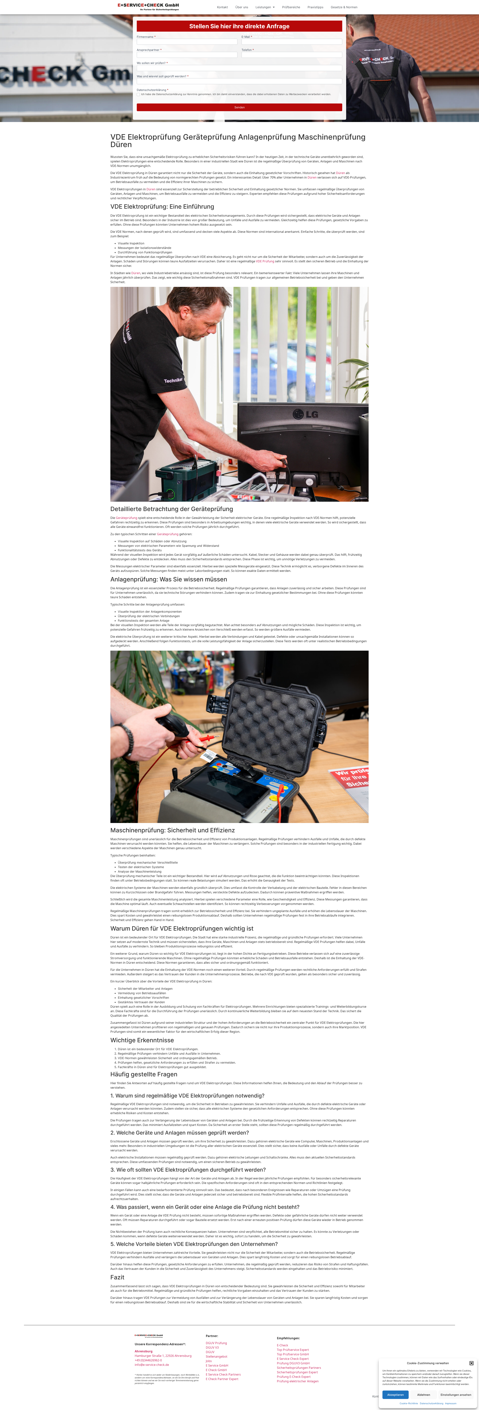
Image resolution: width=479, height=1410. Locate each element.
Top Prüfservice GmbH (293, 1354)
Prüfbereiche (291, 7)
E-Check (282, 1345)
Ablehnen (423, 1395)
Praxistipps (315, 7)
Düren (340, 173)
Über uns (241, 7)
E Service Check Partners (223, 1374)
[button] (471, 1363)
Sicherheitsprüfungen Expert (297, 1372)
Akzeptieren (395, 1395)
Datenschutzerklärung (431, 1403)
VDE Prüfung (265, 261)
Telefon (248, 50)
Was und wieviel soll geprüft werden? (163, 76)
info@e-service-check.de (152, 1365)
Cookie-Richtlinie (409, 1403)
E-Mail (247, 37)
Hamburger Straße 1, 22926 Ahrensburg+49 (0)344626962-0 (163, 1355)
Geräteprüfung (126, 518)
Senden (239, 107)
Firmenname (146, 37)
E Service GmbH (217, 1365)
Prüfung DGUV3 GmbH (293, 1363)
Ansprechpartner (149, 50)
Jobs (209, 1361)
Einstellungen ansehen (456, 1395)
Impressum (450, 1403)
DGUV (210, 1352)
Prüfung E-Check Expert (294, 1377)
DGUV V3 (212, 1347)
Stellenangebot (216, 1356)
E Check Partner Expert (222, 1379)
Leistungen (263, 7)
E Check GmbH (216, 1370)
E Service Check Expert (293, 1359)
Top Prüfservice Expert (293, 1350)
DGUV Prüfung (216, 1343)
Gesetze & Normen (344, 7)
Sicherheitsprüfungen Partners (299, 1368)
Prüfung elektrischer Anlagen (298, 1381)
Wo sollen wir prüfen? (152, 63)
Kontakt (222, 7)
